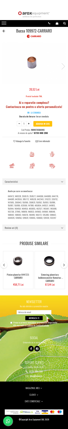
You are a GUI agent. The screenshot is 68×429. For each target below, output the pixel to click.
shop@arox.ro (35, 376)
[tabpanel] (34, 63)
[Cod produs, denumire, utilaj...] (64, 23)
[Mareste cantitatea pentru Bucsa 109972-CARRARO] (28, 123)
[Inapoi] (2, 30)
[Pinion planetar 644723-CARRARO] (18, 261)
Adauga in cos (43, 123)
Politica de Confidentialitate (38, 325)
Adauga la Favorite (22, 141)
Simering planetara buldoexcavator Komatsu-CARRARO (50, 277)
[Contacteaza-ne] (49, 23)
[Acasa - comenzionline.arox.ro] (34, 14)
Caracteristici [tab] (11, 181)
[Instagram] (37, 348)
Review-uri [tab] (11, 227)
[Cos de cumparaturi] (57, 23)
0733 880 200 (36, 371)
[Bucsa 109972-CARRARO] (34, 63)
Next (63, 66)
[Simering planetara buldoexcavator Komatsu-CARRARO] (50, 261)
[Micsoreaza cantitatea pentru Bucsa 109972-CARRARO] (19, 123)
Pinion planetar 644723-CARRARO (18, 276)
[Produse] (4, 24)
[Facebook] (31, 348)
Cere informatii (44, 141)
